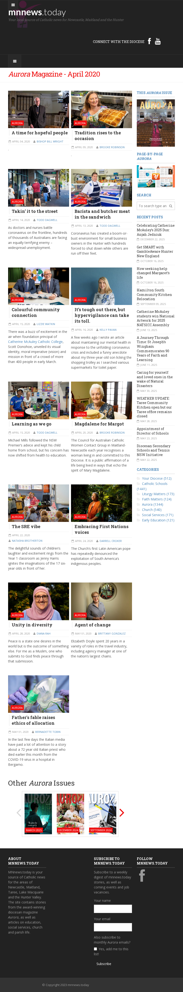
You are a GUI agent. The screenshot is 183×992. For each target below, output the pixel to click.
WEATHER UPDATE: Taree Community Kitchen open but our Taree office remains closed (154, 407)
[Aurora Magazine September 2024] (102, 813)
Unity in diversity (32, 625)
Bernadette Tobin (48, 732)
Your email (102, 919)
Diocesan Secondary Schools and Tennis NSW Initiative (153, 450)
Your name (102, 900)
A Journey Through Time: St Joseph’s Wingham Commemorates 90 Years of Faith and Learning (153, 348)
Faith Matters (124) (157, 499)
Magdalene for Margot (99, 424)
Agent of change (93, 625)
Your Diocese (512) (157, 478)
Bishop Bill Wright (50, 141)
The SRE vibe (26, 526)
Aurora (17, 123)
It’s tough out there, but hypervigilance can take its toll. (102, 315)
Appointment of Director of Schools (153, 431)
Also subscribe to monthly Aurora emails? (112, 940)
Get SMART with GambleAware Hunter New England (155, 251)
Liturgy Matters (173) (158, 494)
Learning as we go (31, 424)
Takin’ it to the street (35, 211)
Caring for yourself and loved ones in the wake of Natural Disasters (155, 379)
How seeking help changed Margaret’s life (153, 273)
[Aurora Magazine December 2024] (70, 813)
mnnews (37, 11)
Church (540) (152, 509)
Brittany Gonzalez (112, 633)
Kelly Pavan (108, 329)
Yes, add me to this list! (111, 951)
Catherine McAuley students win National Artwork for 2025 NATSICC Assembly (156, 318)
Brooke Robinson (112, 147)
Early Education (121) (158, 520)
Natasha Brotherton (27, 540)
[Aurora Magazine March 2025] (38, 813)
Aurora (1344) (152, 504)
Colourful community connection (36, 312)
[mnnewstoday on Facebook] (149, 41)
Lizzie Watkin (46, 324)
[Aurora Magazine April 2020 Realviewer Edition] (156, 176)
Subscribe (104, 963)
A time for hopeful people (40, 133)
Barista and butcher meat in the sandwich (102, 214)
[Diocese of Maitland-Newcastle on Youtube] (158, 41)
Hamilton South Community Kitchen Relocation (154, 294)
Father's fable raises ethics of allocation (33, 720)
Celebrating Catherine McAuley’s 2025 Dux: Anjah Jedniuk (156, 229)
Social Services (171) (157, 515)
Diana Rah (44, 633)
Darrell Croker (111, 541)
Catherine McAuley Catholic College (35, 341)
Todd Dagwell (47, 220)
